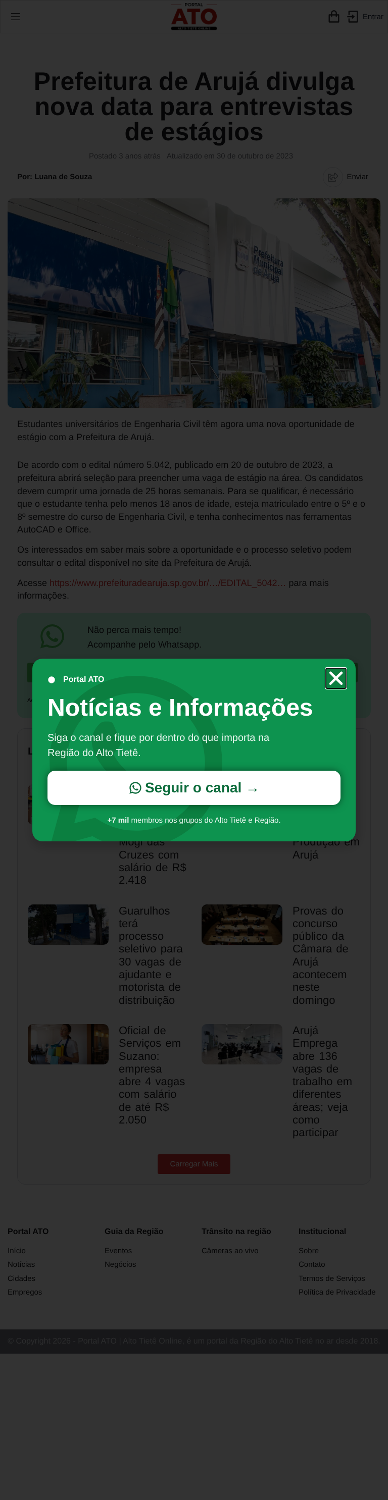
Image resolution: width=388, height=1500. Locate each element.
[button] (336, 678)
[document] (194, 750)
